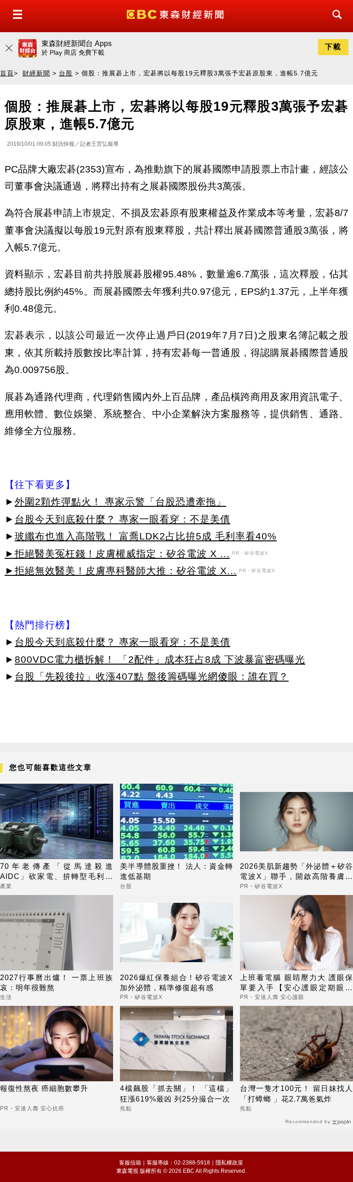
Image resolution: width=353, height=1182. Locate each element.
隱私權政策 (229, 1162)
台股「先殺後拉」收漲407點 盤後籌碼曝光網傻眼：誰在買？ (152, 676)
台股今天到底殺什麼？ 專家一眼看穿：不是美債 (122, 519)
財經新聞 (36, 73)
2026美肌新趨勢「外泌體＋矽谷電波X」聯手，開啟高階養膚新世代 (296, 872)
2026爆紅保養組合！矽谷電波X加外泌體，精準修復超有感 (176, 983)
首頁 (7, 73)
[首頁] (176, 13)
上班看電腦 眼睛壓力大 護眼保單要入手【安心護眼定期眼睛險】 (296, 983)
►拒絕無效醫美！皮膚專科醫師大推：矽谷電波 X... (121, 570)
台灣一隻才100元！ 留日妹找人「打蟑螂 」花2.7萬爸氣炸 (296, 1093)
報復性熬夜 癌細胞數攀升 (44, 1088)
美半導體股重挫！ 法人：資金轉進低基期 (176, 871)
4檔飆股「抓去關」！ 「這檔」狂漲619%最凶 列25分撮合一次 (176, 1093)
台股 (66, 73)
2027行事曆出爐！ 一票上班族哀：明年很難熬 (56, 983)
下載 (333, 47)
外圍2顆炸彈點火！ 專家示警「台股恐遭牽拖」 (120, 501)
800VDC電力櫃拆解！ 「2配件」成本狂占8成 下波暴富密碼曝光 (160, 659)
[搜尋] (334, 23)
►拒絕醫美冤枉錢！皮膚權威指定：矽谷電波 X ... (117, 553)
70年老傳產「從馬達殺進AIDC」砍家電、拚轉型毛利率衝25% (56, 872)
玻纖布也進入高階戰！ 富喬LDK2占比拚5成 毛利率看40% (146, 536)
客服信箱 (130, 1162)
